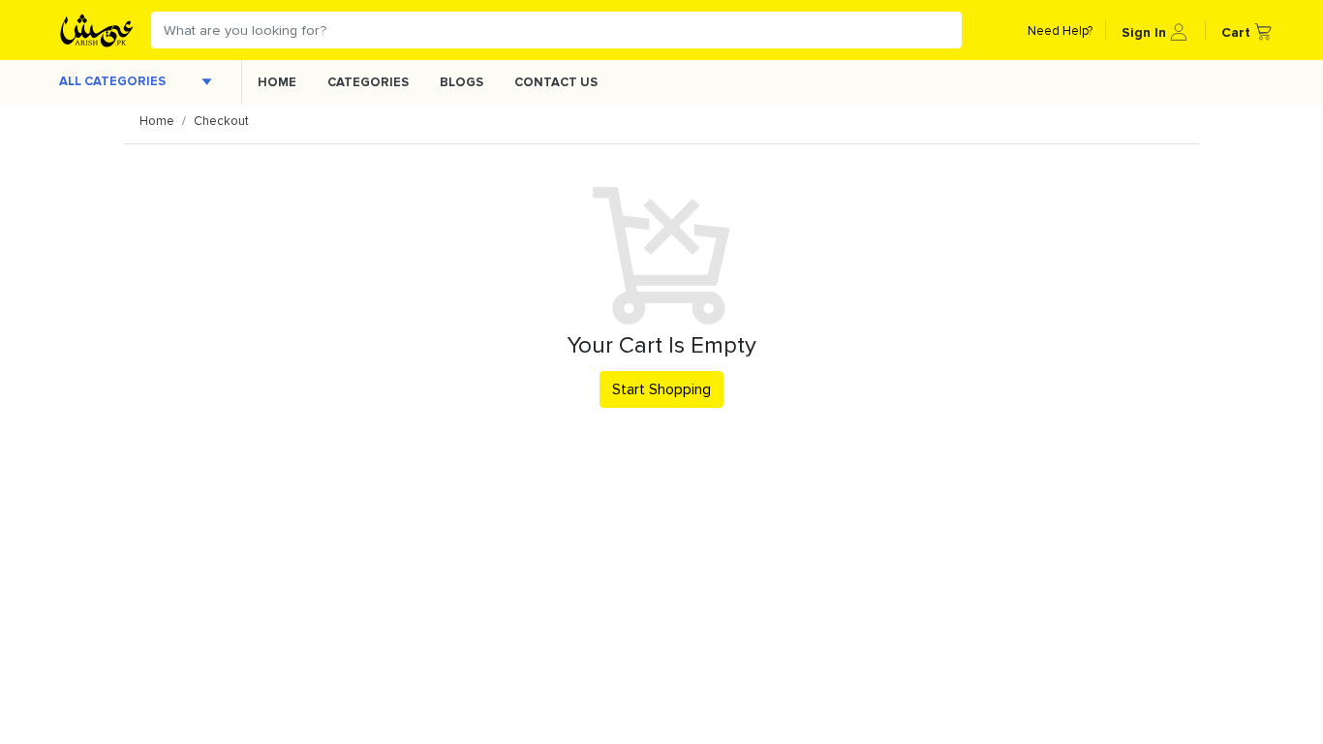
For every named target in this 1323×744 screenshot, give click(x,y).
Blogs (461, 82)
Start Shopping (661, 389)
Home (277, 82)
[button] (1154, 30)
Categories (368, 82)
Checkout (221, 121)
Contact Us (556, 82)
